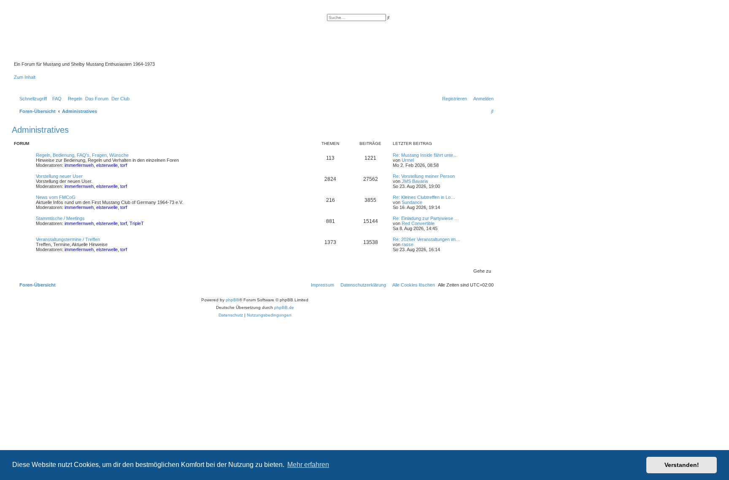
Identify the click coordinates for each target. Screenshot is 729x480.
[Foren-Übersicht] (208, 37)
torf (123, 165)
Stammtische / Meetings (60, 218)
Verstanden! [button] (681, 464)
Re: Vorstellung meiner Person (424, 176)
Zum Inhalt (24, 77)
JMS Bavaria (415, 181)
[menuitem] (55, 98)
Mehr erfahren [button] (308, 464)
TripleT (137, 223)
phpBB (232, 300)
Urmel (408, 160)
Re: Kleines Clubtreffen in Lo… (424, 197)
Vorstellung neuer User (59, 176)
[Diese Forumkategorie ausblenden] (493, 142)
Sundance (412, 202)
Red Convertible (418, 223)
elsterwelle (107, 165)
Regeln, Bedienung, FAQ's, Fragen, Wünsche (82, 155)
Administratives (40, 129)
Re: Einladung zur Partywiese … (426, 218)
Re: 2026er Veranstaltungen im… (426, 239)
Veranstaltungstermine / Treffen (68, 239)
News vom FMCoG (56, 197)
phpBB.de (284, 307)
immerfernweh (79, 165)
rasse (407, 244)
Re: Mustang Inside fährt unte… (425, 155)
